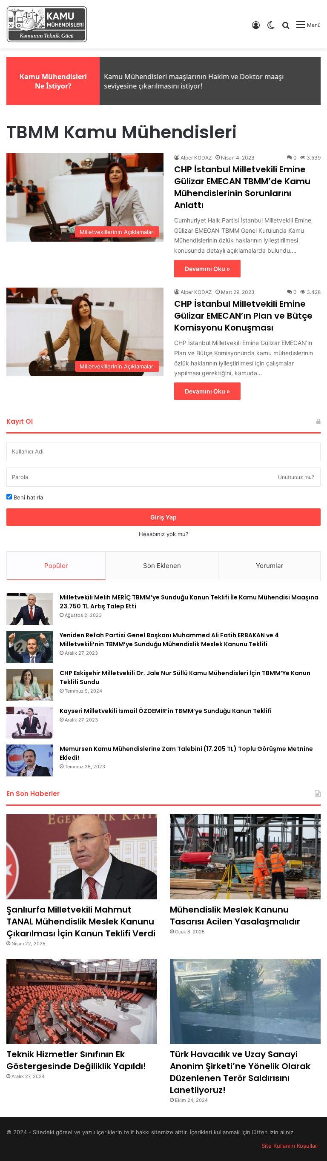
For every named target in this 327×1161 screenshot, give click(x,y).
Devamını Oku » (207, 268)
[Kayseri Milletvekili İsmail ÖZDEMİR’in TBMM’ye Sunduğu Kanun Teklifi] (29, 723)
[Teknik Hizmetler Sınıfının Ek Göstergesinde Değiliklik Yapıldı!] (81, 1001)
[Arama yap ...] (285, 27)
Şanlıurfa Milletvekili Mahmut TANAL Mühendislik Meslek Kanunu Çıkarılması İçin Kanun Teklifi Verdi (80, 921)
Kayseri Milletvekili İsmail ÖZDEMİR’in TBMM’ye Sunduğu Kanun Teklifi (166, 711)
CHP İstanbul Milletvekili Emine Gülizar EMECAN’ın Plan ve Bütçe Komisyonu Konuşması (243, 316)
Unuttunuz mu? (296, 477)
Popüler (56, 566)
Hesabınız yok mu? (164, 534)
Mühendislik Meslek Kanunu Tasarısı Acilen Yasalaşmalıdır (235, 915)
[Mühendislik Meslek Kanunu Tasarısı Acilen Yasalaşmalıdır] (245, 856)
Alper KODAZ (196, 157)
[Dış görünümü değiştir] (271, 27)
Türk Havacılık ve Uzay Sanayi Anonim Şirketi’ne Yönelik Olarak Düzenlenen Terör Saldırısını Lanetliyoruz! (240, 1072)
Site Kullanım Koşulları (289, 1145)
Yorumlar (269, 566)
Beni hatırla (27, 497)
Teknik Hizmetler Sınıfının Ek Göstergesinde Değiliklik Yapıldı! (76, 1060)
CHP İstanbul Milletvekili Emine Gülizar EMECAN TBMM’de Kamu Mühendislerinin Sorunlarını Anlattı (242, 187)
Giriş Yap (163, 517)
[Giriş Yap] (256, 27)
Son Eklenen (162, 566)
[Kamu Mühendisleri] (46, 24)
